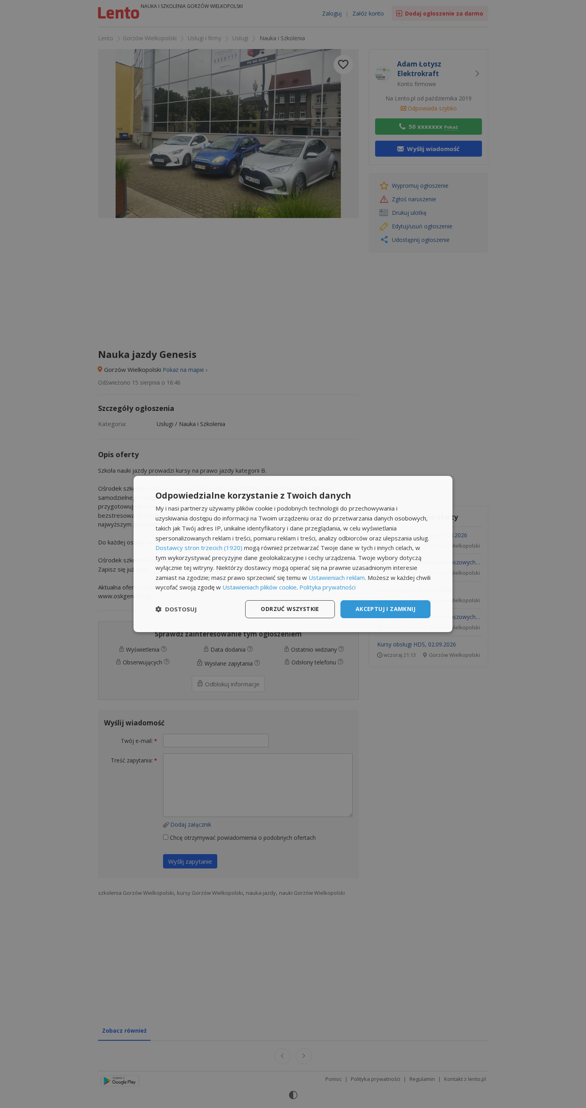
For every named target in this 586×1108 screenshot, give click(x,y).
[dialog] (293, 554)
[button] (176, 609)
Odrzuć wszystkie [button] (290, 609)
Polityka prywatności (327, 587)
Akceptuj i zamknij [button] (385, 609)
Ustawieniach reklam (337, 578)
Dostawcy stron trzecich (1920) (198, 548)
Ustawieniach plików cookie (259, 587)
